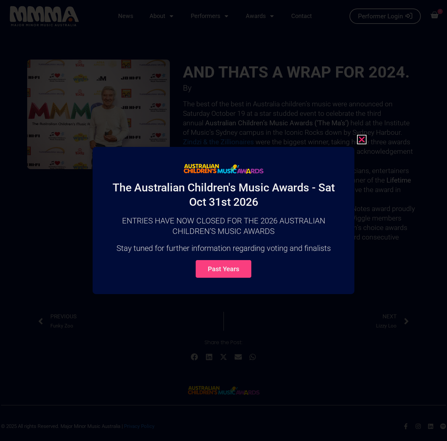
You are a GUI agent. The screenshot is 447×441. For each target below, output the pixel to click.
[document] (223, 220)
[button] (362, 139)
